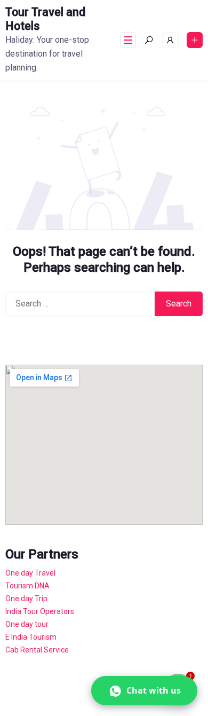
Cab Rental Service (37, 650)
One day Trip (26, 598)
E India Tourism (31, 637)
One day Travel (30, 573)
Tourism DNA (27, 585)
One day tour (27, 624)
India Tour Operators (39, 611)
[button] (144, 690)
